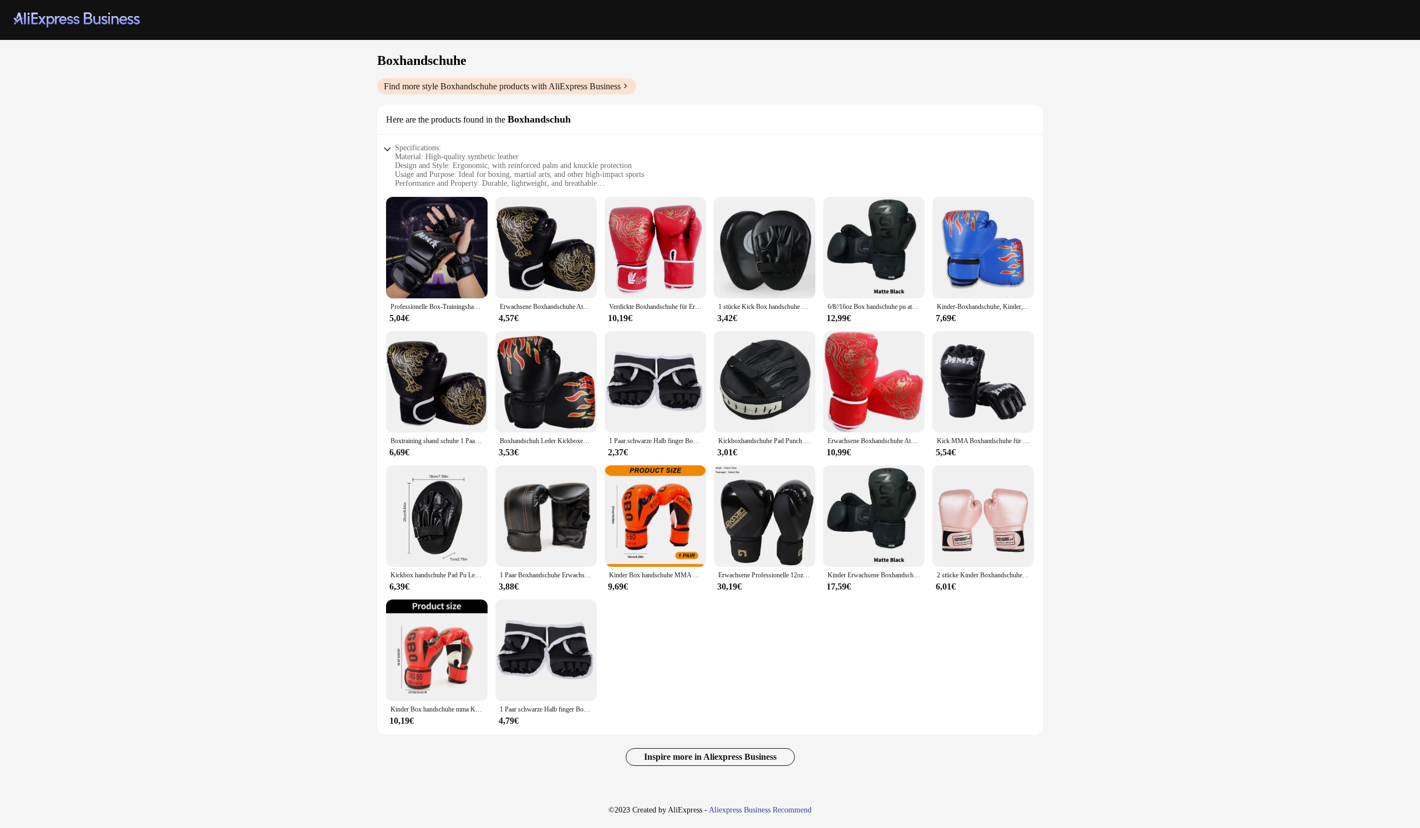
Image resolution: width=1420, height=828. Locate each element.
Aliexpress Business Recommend (760, 810)
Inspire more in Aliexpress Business (710, 756)
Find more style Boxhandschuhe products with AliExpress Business (502, 86)
